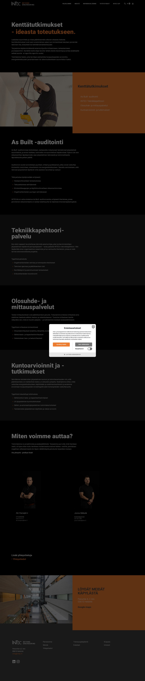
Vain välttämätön (83, 344)
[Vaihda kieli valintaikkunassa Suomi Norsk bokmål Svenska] (93, 327)
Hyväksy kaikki (61, 344)
